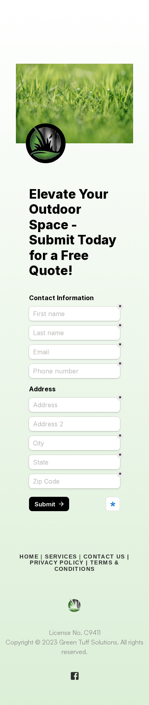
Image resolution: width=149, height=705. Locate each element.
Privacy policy (57, 562)
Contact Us (104, 556)
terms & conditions (88, 565)
